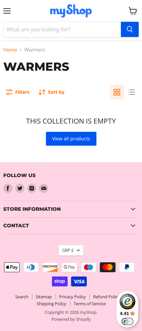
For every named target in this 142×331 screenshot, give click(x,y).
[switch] (127, 321)
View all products (71, 138)
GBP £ (68, 250)
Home (10, 50)
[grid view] (117, 92)
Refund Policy (106, 297)
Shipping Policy (51, 304)
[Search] (130, 29)
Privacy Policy (72, 297)
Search (21, 297)
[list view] (131, 92)
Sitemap (44, 297)
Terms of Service (90, 304)
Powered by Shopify (71, 319)
